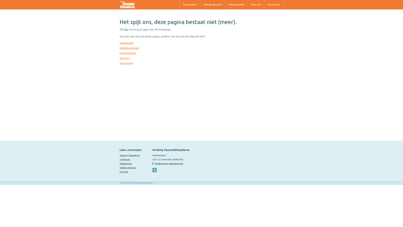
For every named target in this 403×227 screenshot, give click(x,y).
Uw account (273, 4)
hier (126, 29)
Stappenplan (190, 4)
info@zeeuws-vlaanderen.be (169, 163)
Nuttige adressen (213, 4)
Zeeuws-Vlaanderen (130, 155)
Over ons (256, 4)
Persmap (124, 172)
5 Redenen (125, 159)
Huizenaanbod (236, 4)
